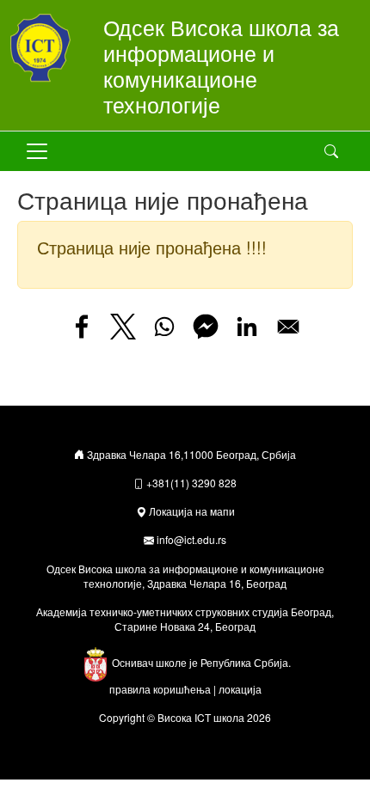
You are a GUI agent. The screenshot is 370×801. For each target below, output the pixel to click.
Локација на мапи (192, 511)
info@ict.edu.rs (191, 539)
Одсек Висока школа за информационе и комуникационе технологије (221, 65)
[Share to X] (123, 326)
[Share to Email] (288, 326)
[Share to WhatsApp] (164, 326)
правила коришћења (160, 689)
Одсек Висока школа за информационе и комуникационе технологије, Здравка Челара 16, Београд (185, 575)
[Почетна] (46, 48)
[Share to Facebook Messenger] (205, 326)
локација (240, 689)
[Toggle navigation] (37, 151)
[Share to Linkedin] (247, 326)
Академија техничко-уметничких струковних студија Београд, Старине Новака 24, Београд (185, 618)
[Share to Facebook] (82, 326)
